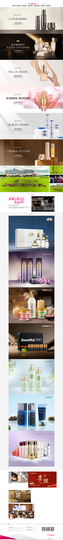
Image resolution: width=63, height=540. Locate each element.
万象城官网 (27, 539)
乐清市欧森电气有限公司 (13, 539)
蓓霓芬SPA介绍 (11, 503)
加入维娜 (48, 5)
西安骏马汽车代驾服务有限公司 (48, 539)
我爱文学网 (30, 539)
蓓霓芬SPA (30, 5)
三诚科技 (41, 539)
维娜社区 (43, 5)
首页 (13, 5)
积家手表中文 (18, 539)
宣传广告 (10, 483)
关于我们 (18, 5)
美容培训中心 (37, 5)
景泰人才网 (43, 539)
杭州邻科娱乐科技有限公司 (23, 539)
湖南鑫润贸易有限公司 (34, 539)
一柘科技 (38, 539)
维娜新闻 (30, 488)
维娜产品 (24, 5)
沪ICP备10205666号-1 (59, 538)
